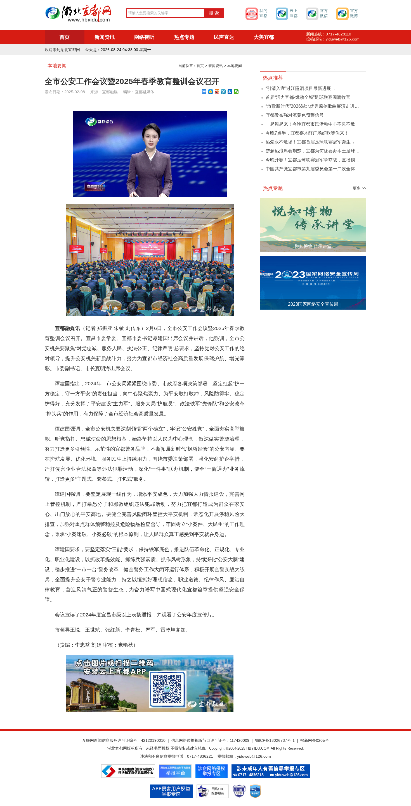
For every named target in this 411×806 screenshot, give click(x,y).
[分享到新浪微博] (217, 91)
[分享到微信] (236, 91)
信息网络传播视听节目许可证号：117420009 (210, 740)
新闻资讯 (105, 37)
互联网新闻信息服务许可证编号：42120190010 (124, 740)
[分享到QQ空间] (210, 91)
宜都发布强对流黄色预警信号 (295, 115)
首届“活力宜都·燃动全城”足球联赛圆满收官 (308, 97)
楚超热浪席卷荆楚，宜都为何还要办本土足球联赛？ (317, 151)
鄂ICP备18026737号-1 (275, 740)
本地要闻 (234, 66)
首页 (65, 37)
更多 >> (359, 188)
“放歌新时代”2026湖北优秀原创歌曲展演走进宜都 (314, 106)
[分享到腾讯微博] (223, 91)
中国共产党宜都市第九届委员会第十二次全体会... (314, 168)
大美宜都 (264, 37)
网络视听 (144, 37)
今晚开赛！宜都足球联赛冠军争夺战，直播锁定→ (315, 159)
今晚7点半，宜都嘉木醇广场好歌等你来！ (307, 133)
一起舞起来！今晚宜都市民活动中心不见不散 (310, 124)
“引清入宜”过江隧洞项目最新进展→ (301, 88)
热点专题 (184, 37)
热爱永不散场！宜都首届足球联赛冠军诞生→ (310, 142)
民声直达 (224, 37)
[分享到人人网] (230, 91)
